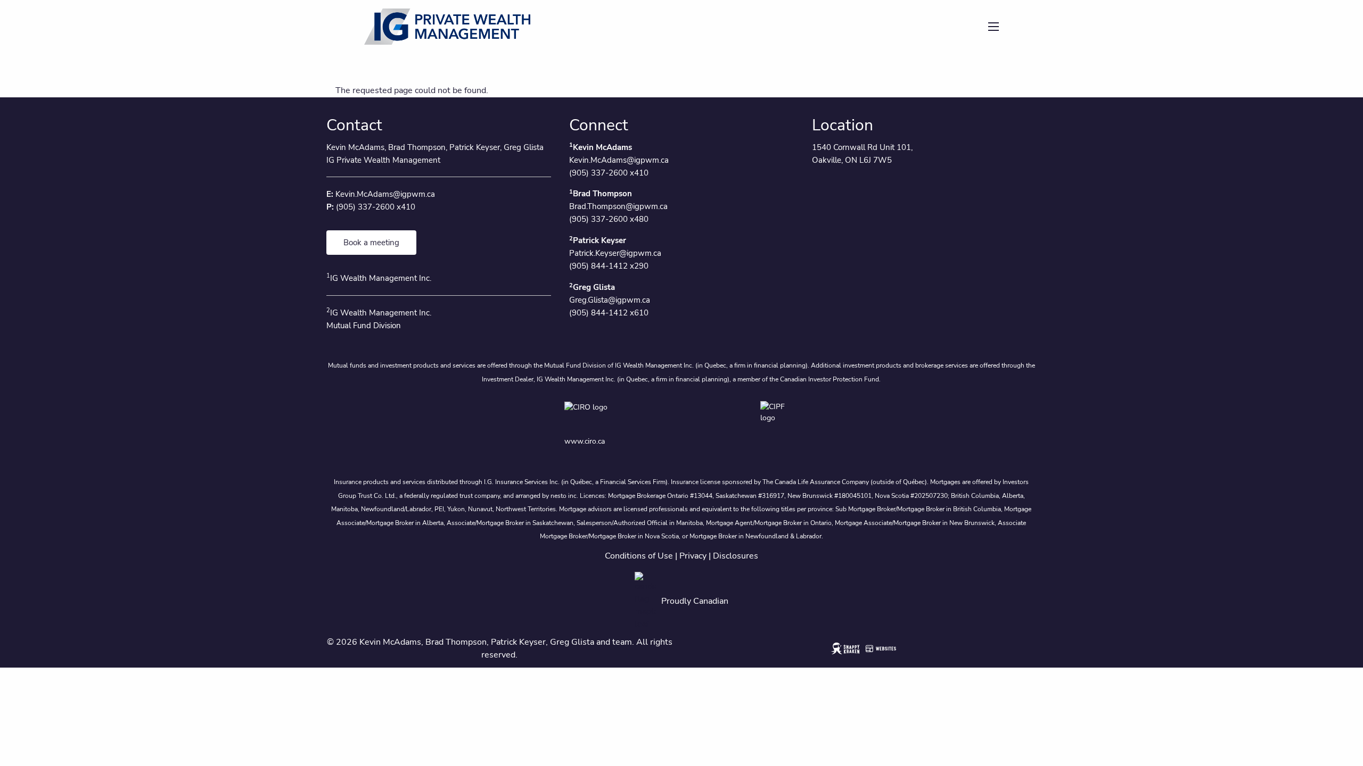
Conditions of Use (639, 556)
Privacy (693, 556)
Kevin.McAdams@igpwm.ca (385, 194)
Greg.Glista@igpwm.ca (609, 300)
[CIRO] (616, 415)
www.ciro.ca (584, 441)
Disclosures (735, 556)
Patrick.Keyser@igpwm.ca (615, 253)
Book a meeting (371, 242)
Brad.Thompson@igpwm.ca (618, 206)
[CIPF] (779, 415)
